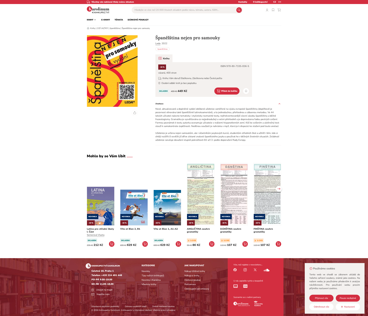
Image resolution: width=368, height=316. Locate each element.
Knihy (92, 28)
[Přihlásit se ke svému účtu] (267, 10)
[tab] (163, 58)
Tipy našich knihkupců (153, 275)
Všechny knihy (149, 284)
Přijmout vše (321, 298)
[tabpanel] (203, 79)
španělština (115, 28)
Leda (157, 43)
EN (279, 2)
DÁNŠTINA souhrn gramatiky (230, 230)
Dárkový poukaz (192, 280)
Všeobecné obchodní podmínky (105, 306)
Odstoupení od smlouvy (196, 288)
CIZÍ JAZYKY (102, 28)
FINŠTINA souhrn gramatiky (263, 230)
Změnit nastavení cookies (163, 306)
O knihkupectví (260, 2)
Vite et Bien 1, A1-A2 (166, 229)
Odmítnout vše (321, 306)
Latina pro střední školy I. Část (100, 230)
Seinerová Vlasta (95, 235)
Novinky (146, 271)
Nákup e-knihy (191, 275)
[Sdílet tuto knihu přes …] (135, 113)
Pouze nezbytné (348, 298)
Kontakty (242, 2)
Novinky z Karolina (151, 280)
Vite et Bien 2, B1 (130, 229)
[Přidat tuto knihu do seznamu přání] (246, 91)
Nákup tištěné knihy (194, 271)
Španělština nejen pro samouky (136, 28)
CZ (274, 2)
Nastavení (349, 306)
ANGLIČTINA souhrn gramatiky (198, 230)
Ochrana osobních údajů (135, 306)
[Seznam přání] (273, 10)
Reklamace (190, 284)
